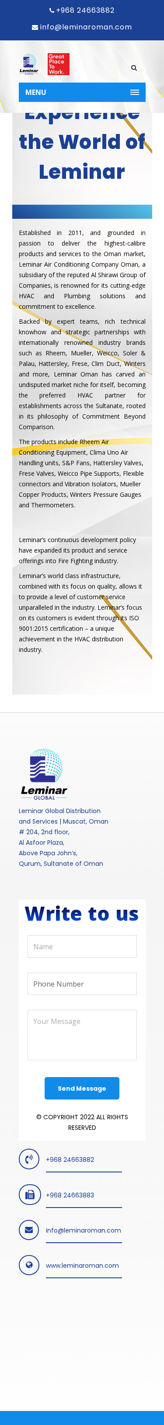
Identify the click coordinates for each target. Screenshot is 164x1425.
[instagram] (55, 1335)
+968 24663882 (85, 10)
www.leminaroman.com (82, 1265)
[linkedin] (30, 1335)
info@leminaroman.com (85, 27)
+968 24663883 (70, 1195)
